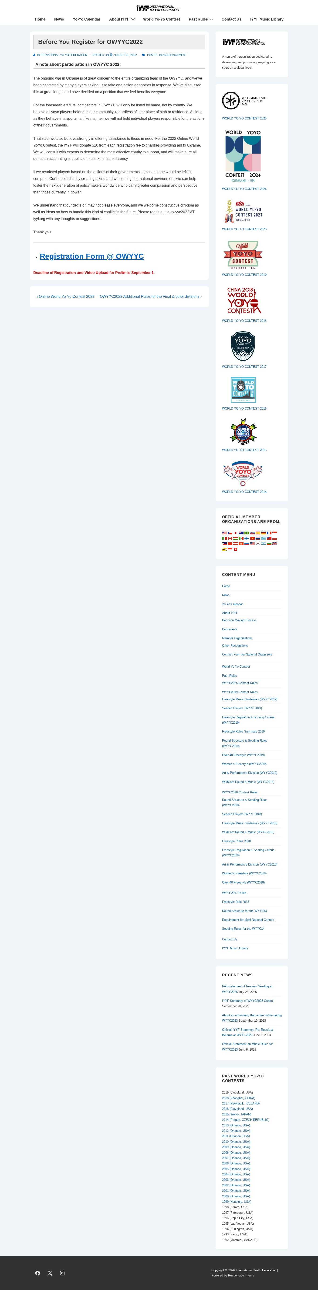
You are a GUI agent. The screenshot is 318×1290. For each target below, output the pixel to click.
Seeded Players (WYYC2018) (242, 814)
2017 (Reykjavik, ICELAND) (241, 1103)
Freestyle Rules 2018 (236, 841)
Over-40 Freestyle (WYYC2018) (243, 882)
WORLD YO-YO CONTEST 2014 (244, 492)
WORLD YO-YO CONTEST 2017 (244, 366)
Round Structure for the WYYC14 (244, 911)
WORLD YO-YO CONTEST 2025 (244, 118)
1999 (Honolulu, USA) (236, 1201)
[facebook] (37, 1273)
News (59, 19)
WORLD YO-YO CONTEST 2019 (244, 275)
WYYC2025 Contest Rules (240, 683)
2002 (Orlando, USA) (236, 1185)
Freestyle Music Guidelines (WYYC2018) (249, 823)
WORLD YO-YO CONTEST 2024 (244, 189)
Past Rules (198, 19)
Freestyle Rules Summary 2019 (243, 731)
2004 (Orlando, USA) (236, 1174)
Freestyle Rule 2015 (235, 902)
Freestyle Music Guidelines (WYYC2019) (249, 699)
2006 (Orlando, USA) (236, 1163)
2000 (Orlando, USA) (236, 1196)
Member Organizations (237, 638)
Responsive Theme (241, 1275)
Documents (229, 629)
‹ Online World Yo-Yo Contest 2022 (66, 296)
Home (40, 19)
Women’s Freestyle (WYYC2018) (244, 873)
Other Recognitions (235, 645)
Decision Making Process (239, 620)
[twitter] (50, 1273)
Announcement (174, 55)
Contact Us (231, 19)
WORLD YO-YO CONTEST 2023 (244, 229)
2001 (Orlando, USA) (236, 1190)
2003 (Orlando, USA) (236, 1179)
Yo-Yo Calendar (86, 19)
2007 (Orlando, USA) (236, 1158)
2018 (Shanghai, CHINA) (238, 1098)
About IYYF (119, 19)
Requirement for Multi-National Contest (248, 920)
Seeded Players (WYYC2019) (242, 708)
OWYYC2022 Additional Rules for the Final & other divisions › (151, 296)
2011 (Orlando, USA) (236, 1136)
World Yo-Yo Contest (161, 19)
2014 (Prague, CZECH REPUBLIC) (245, 1120)
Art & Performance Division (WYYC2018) (249, 864)
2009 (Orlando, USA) (236, 1147)
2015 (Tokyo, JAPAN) (236, 1114)
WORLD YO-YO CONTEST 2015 (244, 450)
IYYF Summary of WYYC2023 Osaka (247, 1001)
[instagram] (62, 1273)
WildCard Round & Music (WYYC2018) (248, 832)
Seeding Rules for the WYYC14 (243, 928)
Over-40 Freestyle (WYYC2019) (243, 755)
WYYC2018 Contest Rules (240, 792)
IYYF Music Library (267, 19)
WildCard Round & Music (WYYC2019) (248, 782)
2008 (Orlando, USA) (236, 1152)
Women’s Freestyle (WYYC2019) (244, 764)
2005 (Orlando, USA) (236, 1169)
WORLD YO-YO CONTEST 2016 (244, 408)
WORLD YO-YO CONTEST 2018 (244, 320)
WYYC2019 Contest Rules (240, 692)
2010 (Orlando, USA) (236, 1141)
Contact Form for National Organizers (247, 654)
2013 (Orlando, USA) (236, 1125)
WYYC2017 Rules (234, 893)
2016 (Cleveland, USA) (237, 1109)
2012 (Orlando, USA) (236, 1130)
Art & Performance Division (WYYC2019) (249, 773)
